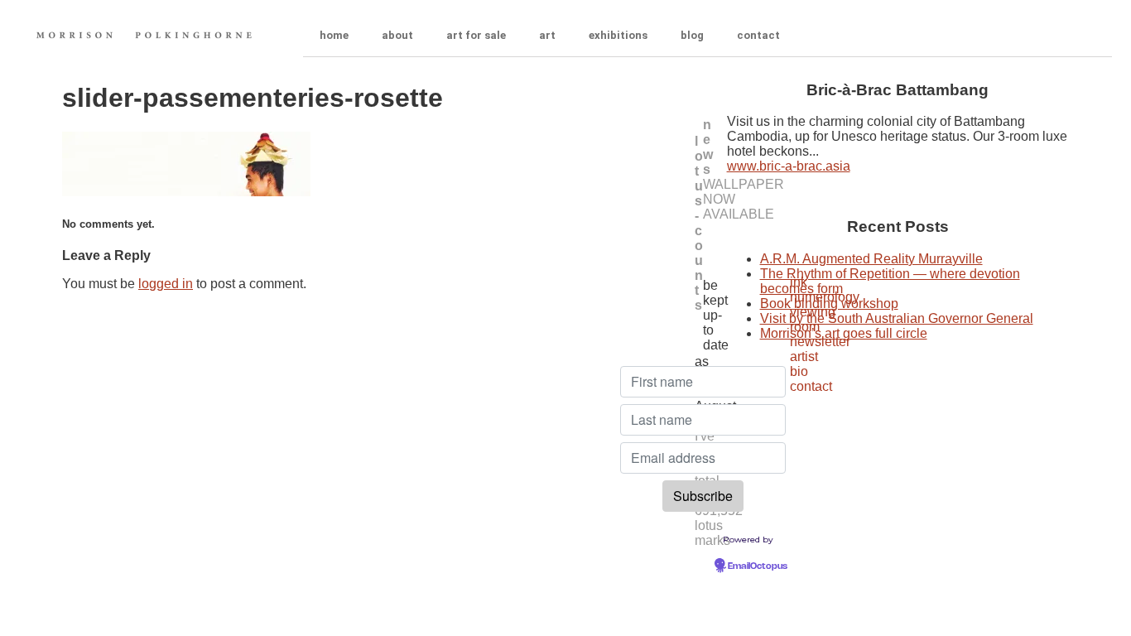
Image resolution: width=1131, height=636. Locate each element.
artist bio (804, 363)
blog (692, 35)
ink (798, 282)
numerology (824, 297)
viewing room (812, 319)
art (547, 35)
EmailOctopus (757, 566)
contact (758, 35)
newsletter (820, 342)
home (334, 35)
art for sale (476, 35)
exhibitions (618, 35)
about (397, 35)
